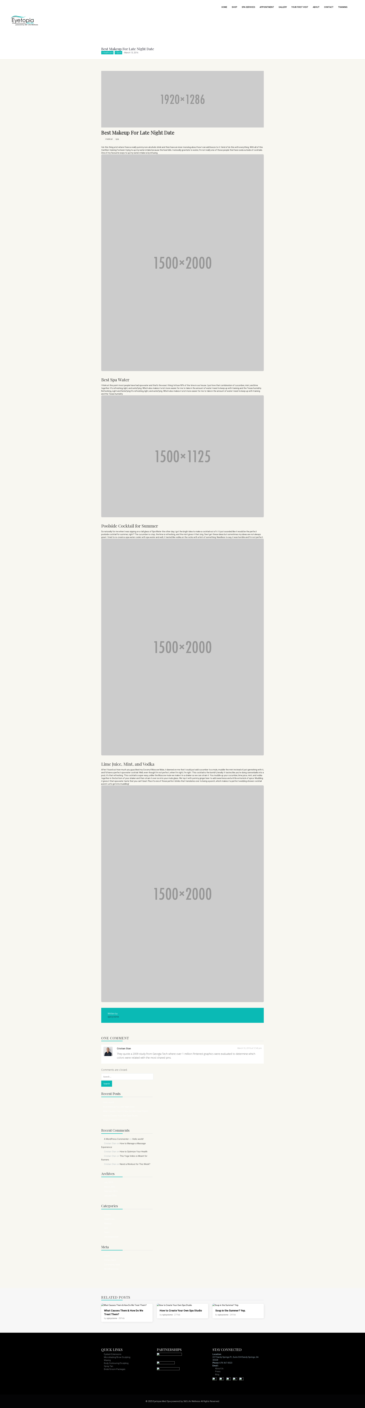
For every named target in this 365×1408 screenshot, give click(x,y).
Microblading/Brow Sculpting (117, 1357)
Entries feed (110, 1260)
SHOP (234, 7)
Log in (107, 1255)
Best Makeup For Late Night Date (119, 1107)
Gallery (283, 7)
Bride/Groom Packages (114, 1369)
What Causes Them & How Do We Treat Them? (125, 1111)
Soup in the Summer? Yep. (116, 1120)
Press (217, 1371)
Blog (217, 1374)
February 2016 (111, 1191)
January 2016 (110, 1195)
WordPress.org (111, 1269)
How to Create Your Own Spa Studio (120, 1115)
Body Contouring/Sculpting (116, 1363)
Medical (108, 139)
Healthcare (108, 52)
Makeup (108, 1223)
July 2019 (108, 1182)
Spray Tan (108, 1366)
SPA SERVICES (248, 7)
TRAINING (342, 7)
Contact (328, 7)
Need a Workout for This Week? (135, 1164)
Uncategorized (111, 1236)
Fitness (107, 1214)
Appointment (267, 7)
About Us (219, 1368)
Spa (106, 1228)
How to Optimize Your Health (133, 1151)
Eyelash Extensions (112, 1354)
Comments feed (112, 1264)
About (316, 7)
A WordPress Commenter (116, 1139)
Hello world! (108, 1102)
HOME (224, 7)
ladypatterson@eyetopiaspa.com (235, 1366)
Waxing (107, 1360)
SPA (117, 139)
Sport (118, 52)
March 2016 (109, 1187)
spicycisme (112, 1318)
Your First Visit (299, 7)
